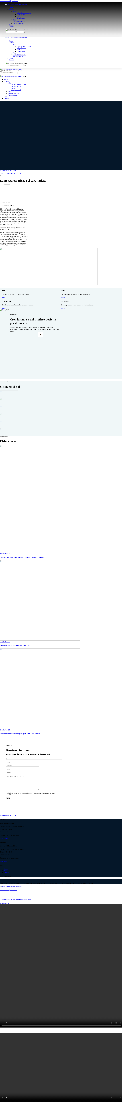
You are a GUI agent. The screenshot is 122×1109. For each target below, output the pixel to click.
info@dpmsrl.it (4, 903)
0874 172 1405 (4, 838)
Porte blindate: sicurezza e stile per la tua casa (15, 645)
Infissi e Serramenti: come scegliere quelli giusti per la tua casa (20, 733)
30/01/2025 (6, 553)
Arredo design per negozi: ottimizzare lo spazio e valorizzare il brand (22, 557)
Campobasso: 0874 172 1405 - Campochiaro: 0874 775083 (15, 899)
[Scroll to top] (1, 1108)
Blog (1, 553)
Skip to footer (13, 1)
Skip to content (4, 1)
